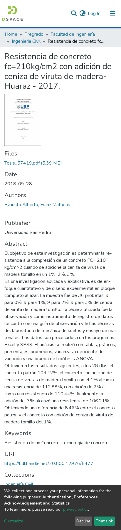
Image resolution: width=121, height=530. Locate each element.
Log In (94, 13)
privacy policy (75, 509)
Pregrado (33, 34)
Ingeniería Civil (26, 41)
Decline (83, 521)
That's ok (104, 521)
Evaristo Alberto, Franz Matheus (37, 204)
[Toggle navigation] (113, 13)
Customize (13, 521)
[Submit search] (74, 13)
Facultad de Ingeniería (73, 34)
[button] (82, 13)
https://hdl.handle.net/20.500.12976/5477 (48, 463)
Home (11, 34)
